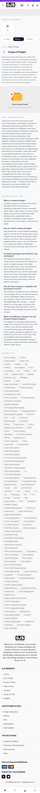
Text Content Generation (13, 474)
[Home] (5, 790)
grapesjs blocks (19, 438)
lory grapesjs (27, 524)
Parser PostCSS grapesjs (13, 565)
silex (25, 494)
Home (4, 47)
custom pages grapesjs (12, 518)
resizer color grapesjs (12, 521)
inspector (8, 381)
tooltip (25, 441)
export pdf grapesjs (27, 484)
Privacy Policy (10, 682)
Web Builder (9, 434)
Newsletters (9, 724)
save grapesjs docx (11, 481)
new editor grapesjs (24, 625)
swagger (18, 364)
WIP (26, 498)
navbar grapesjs (10, 611)
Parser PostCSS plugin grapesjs (15, 568)
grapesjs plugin (10, 421)
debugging (23, 377)
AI (25, 471)
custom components (11, 441)
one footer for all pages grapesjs (16, 458)
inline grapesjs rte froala (13, 394)
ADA (6, 417)
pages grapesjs (10, 501)
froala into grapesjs (28, 397)
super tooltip (9, 444)
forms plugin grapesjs (26, 591)
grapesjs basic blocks (29, 588)
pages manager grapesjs (13, 514)
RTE (5, 720)
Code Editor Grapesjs (12, 528)
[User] (37, 5)
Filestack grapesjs (29, 528)
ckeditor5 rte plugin (29, 384)
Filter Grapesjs (27, 558)
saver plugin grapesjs (12, 478)
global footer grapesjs (12, 451)
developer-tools (10, 377)
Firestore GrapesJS (11, 548)
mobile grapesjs (10, 361)
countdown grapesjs (11, 581)
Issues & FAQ (9, 694)
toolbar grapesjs (29, 521)
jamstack (17, 498)
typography (31, 501)
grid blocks (8, 491)
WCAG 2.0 (30, 414)
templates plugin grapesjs (13, 508)
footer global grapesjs (12, 454)
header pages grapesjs (12, 471)
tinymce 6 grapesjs (11, 411)
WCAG (27, 371)
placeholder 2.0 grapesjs (13, 401)
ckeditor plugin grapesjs (13, 621)
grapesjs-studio (17, 374)
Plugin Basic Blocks (11, 588)
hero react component (24, 434)
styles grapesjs (26, 561)
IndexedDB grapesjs (11, 541)
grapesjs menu (25, 611)
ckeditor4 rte (29, 621)
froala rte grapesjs (11, 397)
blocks (31, 424)
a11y (18, 371)
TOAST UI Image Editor (12, 601)
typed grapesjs (28, 555)
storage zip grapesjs (24, 575)
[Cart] (33, 5)
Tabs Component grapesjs (13, 551)
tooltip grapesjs (10, 578)
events (18, 381)
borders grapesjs (31, 518)
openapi (7, 364)
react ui (7, 431)
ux (35, 491)
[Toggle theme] (28, 5)
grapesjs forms (10, 595)
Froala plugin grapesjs (12, 391)
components (23, 421)
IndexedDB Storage (11, 534)
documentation (20, 367)
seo (35, 371)
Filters (8, 39)
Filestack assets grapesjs (13, 531)
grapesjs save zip (10, 484)
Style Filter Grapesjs (11, 558)
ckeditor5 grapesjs (26, 387)
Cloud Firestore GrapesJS (13, 544)
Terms (6, 674)
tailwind (7, 438)
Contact (7, 690)
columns (27, 491)
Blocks (6, 716)
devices (23, 357)
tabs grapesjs (31, 551)
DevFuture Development (14, 745)
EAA (13, 417)
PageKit (7, 698)
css (6, 494)
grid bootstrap (26, 488)
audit (6, 374)
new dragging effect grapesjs (14, 407)
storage (7, 498)
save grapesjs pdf (30, 478)
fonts (21, 501)
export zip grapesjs (30, 571)
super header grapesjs (12, 464)
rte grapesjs (9, 625)
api (26, 364)
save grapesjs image (29, 481)
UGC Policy (8, 678)
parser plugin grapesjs (12, 571)
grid (16, 488)
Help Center (9, 686)
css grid (7, 488)
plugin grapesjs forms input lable (15, 598)
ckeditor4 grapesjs (11, 618)
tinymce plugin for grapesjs (14, 414)
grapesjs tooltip (23, 444)
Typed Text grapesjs (11, 555)
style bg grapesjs (10, 561)
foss (33, 494)
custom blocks (9, 511)
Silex (6, 753)
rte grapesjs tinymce (29, 411)
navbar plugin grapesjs (12, 615)
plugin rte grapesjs (11, 628)
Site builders (9, 728)
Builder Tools (24, 361)
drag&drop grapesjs (11, 404)
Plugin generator (11, 712)
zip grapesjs (9, 575)
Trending (30, 39)
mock (31, 367)
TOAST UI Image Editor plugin (14, 608)
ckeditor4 (27, 615)
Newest (17, 39)
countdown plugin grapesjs (13, 585)
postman (7, 367)
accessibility (9, 371)
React (29, 428)
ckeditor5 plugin (10, 387)
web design (15, 494)
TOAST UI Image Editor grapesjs (15, 605)
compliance (23, 417)
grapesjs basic (9, 591)
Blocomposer (9, 749)
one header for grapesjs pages (15, 468)
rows (18, 491)
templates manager (11, 504)
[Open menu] (3, 5)
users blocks (30, 508)
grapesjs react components (14, 428)
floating (7, 424)
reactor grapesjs (19, 431)
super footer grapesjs (12, 448)
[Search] (16, 5)
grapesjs (31, 374)
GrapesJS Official (11, 741)
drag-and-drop (19, 424)
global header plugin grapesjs (14, 461)
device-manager (10, 357)
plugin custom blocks (26, 511)
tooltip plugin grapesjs (27, 578)
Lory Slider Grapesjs (11, 524)
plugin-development (11, 384)
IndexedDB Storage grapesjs (14, 538)
